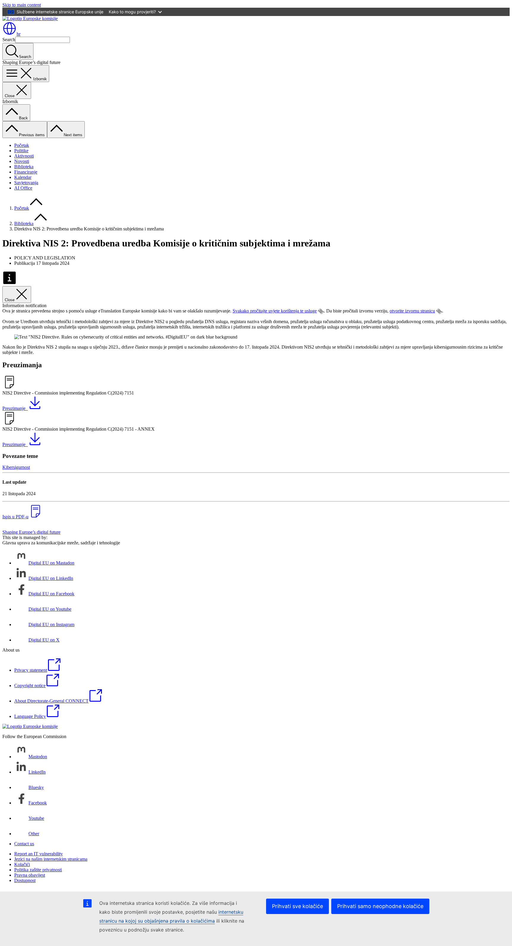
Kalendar (22, 177)
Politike (21, 150)
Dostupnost (25, 880)
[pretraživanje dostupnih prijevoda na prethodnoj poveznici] (321, 311)
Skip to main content (21, 4)
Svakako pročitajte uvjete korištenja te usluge (275, 310)
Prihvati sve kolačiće (297, 906)
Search (8, 39)
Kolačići (22, 864)
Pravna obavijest (29, 875)
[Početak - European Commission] (30, 18)
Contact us (24, 843)
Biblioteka (23, 166)
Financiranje (25, 171)
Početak (21, 145)
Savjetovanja (26, 182)
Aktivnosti (24, 155)
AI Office (23, 187)
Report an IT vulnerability (38, 853)
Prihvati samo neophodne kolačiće (380, 906)
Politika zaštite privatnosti (38, 869)
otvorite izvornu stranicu (412, 310)
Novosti (21, 161)
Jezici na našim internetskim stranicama (50, 859)
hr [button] (18, 33)
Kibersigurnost (16, 467)
